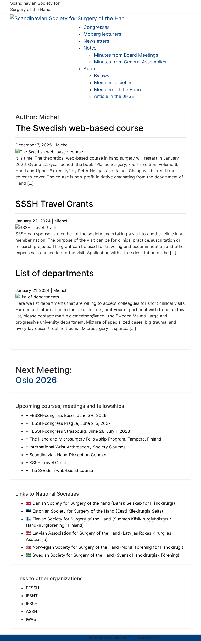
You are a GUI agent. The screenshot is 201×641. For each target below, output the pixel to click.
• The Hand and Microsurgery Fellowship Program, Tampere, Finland (93, 439)
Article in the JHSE (114, 96)
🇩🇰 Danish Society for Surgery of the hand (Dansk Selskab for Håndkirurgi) (100, 503)
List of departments (54, 273)
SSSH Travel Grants (54, 204)
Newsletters (96, 41)
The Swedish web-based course (79, 128)
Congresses (96, 27)
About (90, 68)
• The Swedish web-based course (59, 470)
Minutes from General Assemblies (130, 61)
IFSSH (32, 603)
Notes (89, 48)
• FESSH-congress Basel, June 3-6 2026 (66, 415)
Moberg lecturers (102, 34)
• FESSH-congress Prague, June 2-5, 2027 (68, 423)
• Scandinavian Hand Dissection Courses (66, 454)
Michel (62, 145)
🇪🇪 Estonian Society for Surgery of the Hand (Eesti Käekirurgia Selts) (94, 511)
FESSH (32, 587)
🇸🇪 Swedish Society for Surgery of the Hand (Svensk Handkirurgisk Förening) (103, 555)
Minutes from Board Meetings (126, 55)
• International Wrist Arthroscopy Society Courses (75, 446)
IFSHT (32, 595)
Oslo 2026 (36, 380)
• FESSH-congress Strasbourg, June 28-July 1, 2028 (78, 431)
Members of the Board (118, 89)
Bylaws (101, 75)
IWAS (31, 619)
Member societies (113, 82)
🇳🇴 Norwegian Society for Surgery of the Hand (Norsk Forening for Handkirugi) (104, 547)
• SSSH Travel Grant (46, 462)
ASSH (31, 611)
